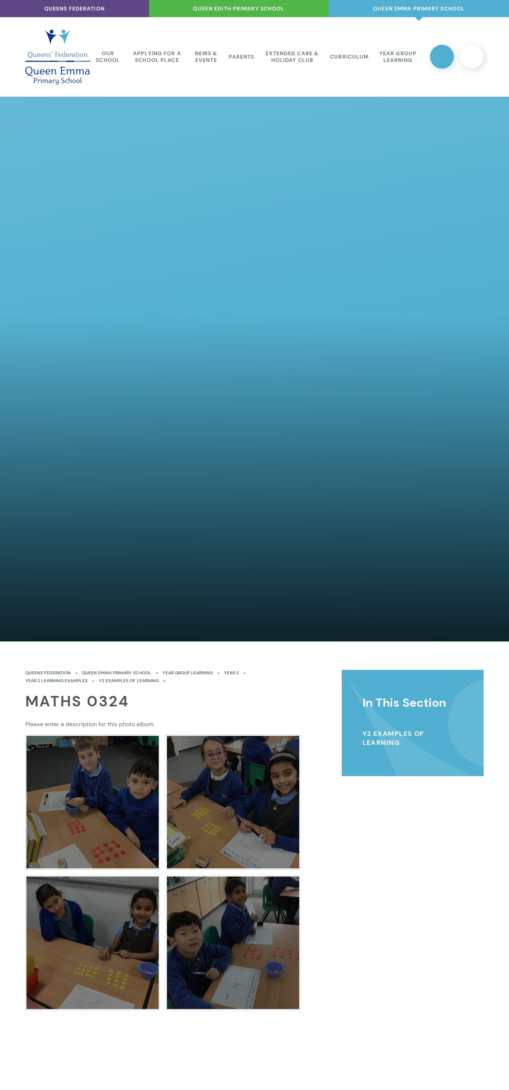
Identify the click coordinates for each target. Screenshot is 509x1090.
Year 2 (231, 673)
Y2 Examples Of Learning (129, 681)
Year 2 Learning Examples (56, 681)
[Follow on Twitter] (442, 57)
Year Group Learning (187, 673)
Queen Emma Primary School (116, 673)
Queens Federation (48, 673)
